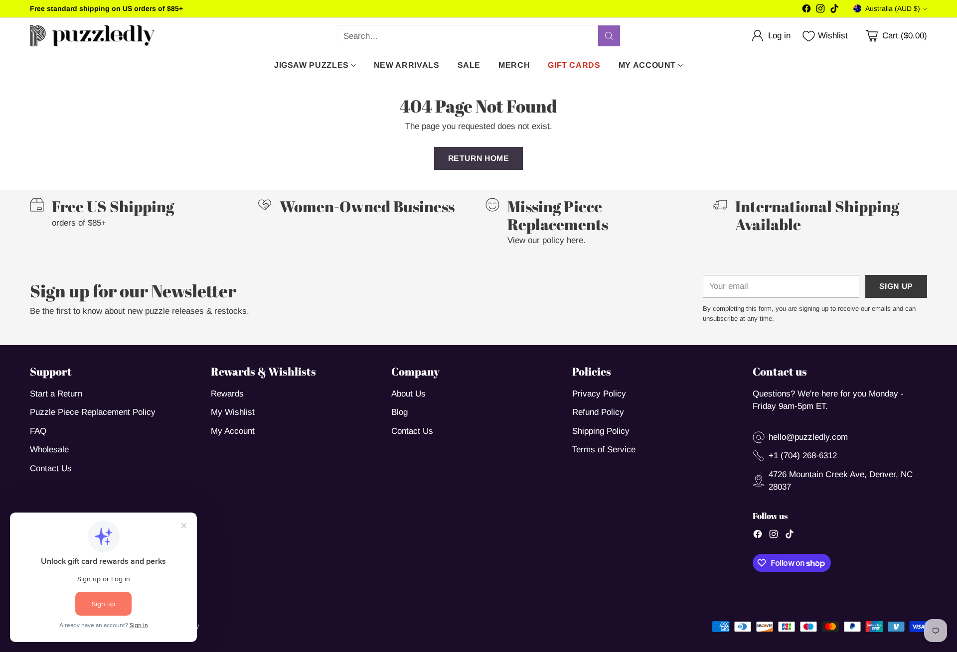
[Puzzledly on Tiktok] (834, 10)
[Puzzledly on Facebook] (806, 10)
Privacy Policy (599, 393)
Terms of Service (604, 449)
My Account (233, 431)
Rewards (227, 393)
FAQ (38, 431)
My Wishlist (233, 412)
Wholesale (49, 449)
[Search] (609, 35)
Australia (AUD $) (892, 8)
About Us (408, 393)
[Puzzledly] (92, 35)
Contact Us (51, 468)
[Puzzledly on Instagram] (820, 10)
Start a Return (56, 393)
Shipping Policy (601, 431)
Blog (399, 412)
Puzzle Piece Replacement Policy (93, 412)
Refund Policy (598, 412)
